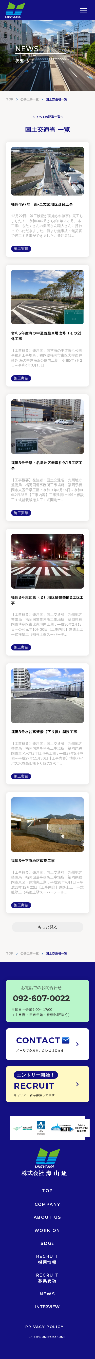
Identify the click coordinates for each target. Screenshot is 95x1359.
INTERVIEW (47, 1306)
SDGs (47, 1243)
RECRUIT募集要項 (47, 1278)
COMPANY (48, 1204)
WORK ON (47, 1230)
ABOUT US (47, 1217)
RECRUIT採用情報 (47, 1259)
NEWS (47, 1294)
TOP (9, 99)
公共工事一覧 (30, 99)
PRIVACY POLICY (44, 1327)
